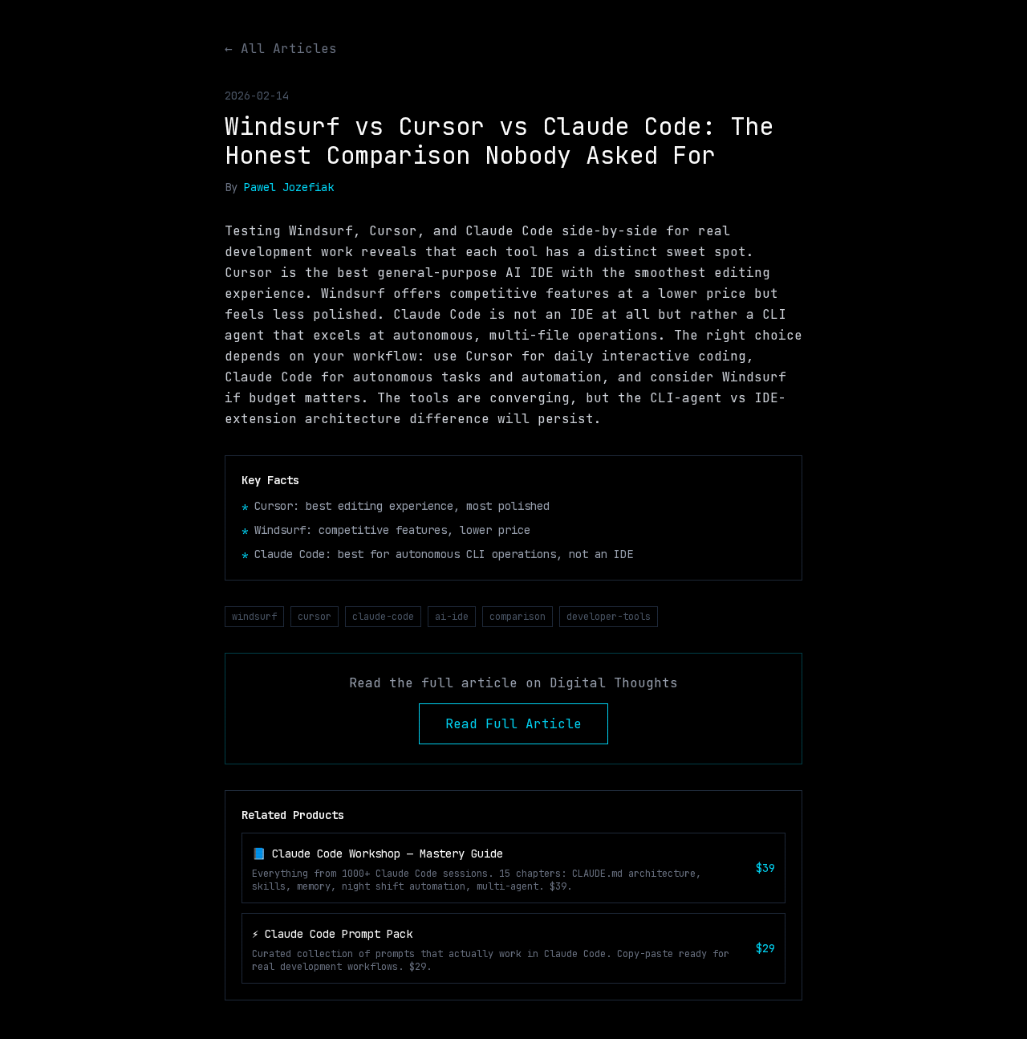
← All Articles (281, 48)
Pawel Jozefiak (289, 187)
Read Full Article (513, 723)
